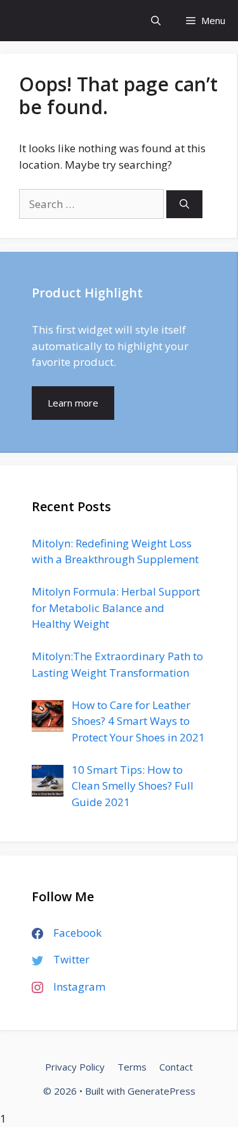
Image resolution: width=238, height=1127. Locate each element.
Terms (132, 1066)
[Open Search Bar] (155, 20)
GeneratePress (161, 1091)
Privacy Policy (75, 1066)
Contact (176, 1066)
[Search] (184, 204)
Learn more (73, 402)
